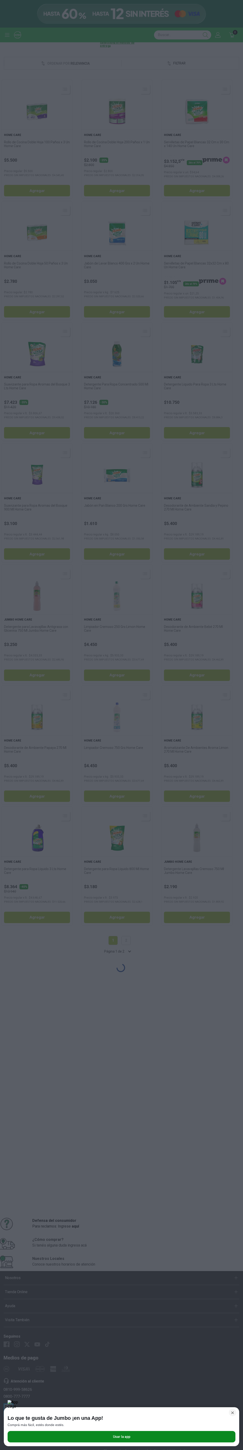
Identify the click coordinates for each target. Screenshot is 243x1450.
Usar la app (121, 1437)
